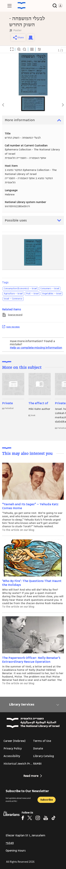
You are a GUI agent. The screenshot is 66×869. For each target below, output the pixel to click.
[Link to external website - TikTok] (53, 818)
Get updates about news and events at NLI (18, 799)
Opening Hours (16, 851)
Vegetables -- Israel (51, 293)
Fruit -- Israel (32, 293)
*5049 (10, 843)
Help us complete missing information (36, 348)
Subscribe (46, 800)
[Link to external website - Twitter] (29, 818)
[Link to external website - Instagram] (38, 818)
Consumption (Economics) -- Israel (20, 288)
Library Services (21, 704)
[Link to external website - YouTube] (45, 818)
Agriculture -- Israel (13, 293)
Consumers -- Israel (49, 288)
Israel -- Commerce (13, 298)
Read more (30, 776)
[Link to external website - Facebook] (23, 818)
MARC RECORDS (13, 327)
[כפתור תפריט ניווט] (9, 6)
